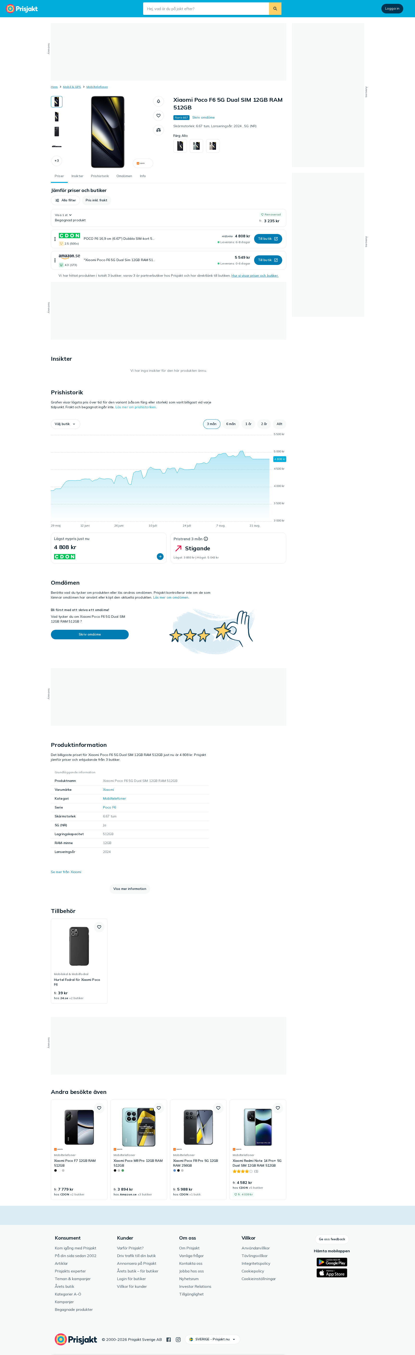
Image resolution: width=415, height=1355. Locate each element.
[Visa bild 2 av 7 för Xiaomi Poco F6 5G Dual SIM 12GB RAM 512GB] (56, 116)
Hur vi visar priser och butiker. (255, 275)
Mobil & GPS (72, 87)
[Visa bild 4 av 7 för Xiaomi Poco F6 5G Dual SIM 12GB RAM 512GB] (56, 146)
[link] (79, 961)
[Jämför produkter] (158, 130)
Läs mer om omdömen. (171, 597)
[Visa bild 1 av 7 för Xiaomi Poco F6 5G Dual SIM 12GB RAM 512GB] (56, 102)
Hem (54, 87)
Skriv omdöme (203, 117)
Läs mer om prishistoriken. (136, 407)
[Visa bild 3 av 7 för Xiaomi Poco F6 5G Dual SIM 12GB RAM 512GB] (56, 131)
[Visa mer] (55, 239)
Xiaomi (108, 789)
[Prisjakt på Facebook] (168, 1339)
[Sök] (275, 8)
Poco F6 (109, 807)
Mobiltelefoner (97, 87)
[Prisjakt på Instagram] (178, 1339)
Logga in (392, 8)
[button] (56, 161)
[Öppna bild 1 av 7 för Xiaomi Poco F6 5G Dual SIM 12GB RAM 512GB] (107, 132)
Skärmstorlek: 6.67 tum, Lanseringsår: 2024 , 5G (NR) (214, 126)
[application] (168, 481)
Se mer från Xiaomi (66, 872)
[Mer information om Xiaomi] (143, 163)
